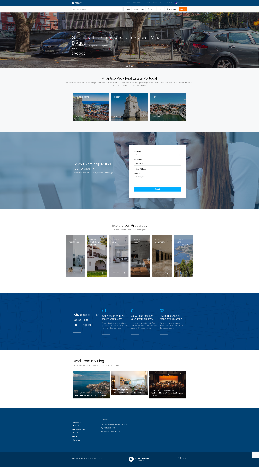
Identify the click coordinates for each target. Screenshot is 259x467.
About (148, 3)
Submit (157, 189)
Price (160, 9)
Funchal (76, 426)
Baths (152, 9)
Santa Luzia (77, 433)
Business (91, 393)
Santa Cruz (77, 440)
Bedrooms (140, 9)
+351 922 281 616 (109, 428)
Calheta (75, 436)
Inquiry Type (138, 151)
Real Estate (127, 387)
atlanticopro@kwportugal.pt (112, 431)
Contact (169, 3)
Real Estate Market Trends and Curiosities (90, 395)
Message (137, 174)
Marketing (174, 390)
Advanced (172, 9)
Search (183, 9)
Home (128, 3)
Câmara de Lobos (79, 429)
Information (138, 159)
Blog (161, 3)
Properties (137, 3)
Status (127, 9)
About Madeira (98, 393)
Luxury (155, 3)
